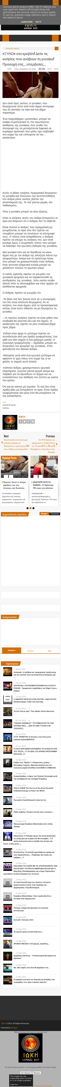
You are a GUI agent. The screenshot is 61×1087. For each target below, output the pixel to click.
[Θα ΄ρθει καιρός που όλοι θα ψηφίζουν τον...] (7, 968)
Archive (30, 651)
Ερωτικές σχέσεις (12, 48)
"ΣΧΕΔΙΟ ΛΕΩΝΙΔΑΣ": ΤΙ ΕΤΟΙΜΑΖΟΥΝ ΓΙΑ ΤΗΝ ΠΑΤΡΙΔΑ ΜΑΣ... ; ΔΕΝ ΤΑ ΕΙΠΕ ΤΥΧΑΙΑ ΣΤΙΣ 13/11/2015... (34, 726)
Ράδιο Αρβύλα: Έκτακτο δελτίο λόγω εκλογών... (33, 812)
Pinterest (33, 421)
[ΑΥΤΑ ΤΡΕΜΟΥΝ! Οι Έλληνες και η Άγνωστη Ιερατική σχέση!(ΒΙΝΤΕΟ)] (7, 737)
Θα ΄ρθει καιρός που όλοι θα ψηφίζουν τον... (31, 968)
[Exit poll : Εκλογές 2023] (7, 920)
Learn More (27, 22)
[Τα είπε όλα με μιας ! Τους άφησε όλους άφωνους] (7, 711)
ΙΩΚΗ (9, 69)
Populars (11, 650)
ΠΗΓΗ (4, 402)
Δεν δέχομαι (26, 1073)
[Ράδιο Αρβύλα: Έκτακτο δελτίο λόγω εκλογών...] (7, 812)
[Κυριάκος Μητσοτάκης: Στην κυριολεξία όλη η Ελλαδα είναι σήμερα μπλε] (7, 896)
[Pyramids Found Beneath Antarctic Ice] (7, 800)
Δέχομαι (36, 1073)
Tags (49, 651)
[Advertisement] (28, 163)
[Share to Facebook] (17, 469)
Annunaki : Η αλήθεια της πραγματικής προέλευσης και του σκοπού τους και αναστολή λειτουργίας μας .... (35, 674)
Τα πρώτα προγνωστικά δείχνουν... (28, 932)
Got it (38, 22)
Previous (2, 467)
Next (56, 467)
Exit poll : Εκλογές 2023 (23, 920)
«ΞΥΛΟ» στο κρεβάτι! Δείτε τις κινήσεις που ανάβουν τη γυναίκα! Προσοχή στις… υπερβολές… (28, 59)
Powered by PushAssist (42, 1086)
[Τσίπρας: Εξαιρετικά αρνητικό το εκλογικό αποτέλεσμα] (7, 908)
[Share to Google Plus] (25, 469)
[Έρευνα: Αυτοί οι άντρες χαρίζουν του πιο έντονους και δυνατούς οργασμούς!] (14, 467)
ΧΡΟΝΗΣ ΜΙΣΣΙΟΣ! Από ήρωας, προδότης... (31, 944)
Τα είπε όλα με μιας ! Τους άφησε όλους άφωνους (34, 711)
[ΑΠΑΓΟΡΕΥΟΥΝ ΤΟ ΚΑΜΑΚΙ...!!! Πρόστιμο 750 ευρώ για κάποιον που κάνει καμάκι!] (44, 467)
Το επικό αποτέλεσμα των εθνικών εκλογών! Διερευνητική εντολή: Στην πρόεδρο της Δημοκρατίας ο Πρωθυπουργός (32, 885)
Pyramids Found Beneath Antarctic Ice (30, 800)
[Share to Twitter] (21, 469)
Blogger (44, 514)
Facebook (20, 421)
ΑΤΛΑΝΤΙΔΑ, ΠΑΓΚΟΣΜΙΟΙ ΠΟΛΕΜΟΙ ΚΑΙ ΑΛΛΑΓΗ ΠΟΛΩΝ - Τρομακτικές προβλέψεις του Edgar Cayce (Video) (35, 688)
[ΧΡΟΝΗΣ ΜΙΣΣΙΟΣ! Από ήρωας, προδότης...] (7, 944)
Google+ (29, 421)
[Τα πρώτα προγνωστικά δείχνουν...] (7, 932)
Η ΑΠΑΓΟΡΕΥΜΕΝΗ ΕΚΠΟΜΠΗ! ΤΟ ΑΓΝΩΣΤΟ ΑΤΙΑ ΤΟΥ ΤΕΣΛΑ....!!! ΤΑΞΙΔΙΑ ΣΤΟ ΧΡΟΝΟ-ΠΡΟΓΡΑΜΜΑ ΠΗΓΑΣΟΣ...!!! (35, 751)
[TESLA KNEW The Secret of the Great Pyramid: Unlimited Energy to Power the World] (7, 788)
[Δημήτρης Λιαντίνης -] (7, 956)
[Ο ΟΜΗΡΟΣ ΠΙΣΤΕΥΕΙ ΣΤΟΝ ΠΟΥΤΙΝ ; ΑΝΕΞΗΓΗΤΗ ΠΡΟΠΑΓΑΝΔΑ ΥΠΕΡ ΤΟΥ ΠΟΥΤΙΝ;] (7, 699)
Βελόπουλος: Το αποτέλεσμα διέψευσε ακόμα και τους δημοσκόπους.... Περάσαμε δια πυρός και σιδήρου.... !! (34, 855)
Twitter (25, 421)
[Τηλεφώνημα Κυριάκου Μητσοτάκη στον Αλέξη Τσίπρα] (7, 824)
